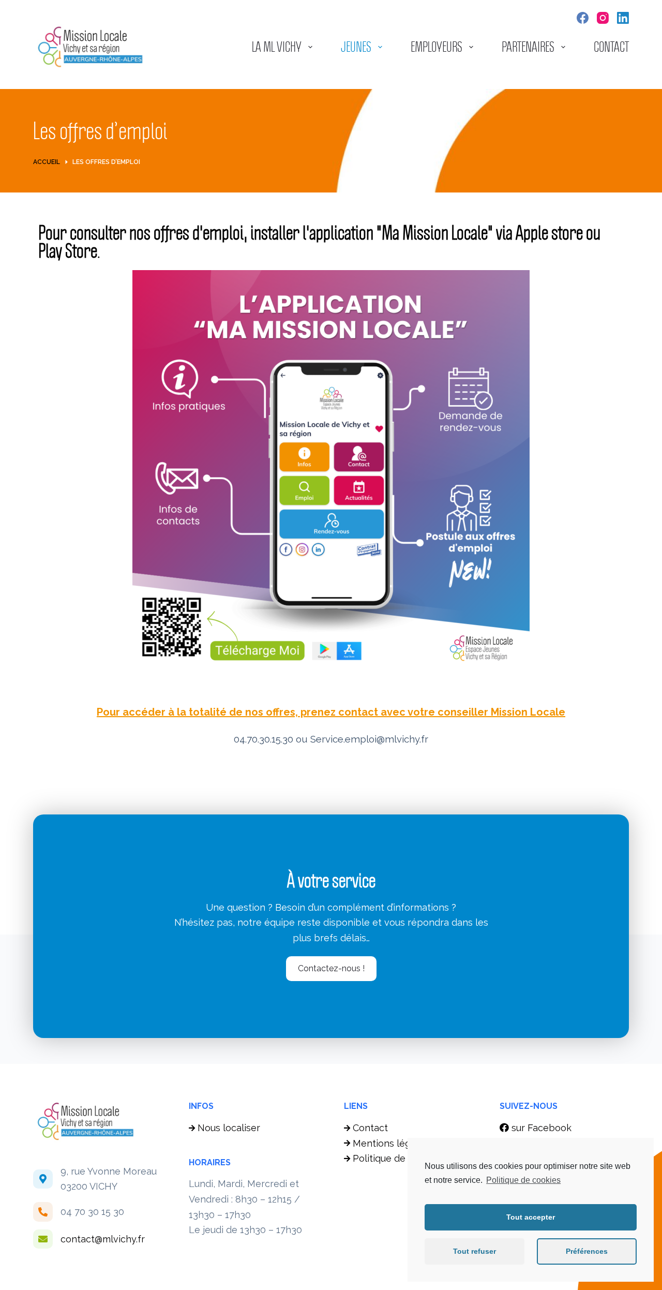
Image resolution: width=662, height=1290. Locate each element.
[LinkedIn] (623, 18)
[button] (331, 968)
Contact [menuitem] (611, 47)
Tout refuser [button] (474, 1251)
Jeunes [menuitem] (356, 47)
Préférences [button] (587, 1251)
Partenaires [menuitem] (528, 47)
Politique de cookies (523, 1180)
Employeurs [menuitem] (436, 47)
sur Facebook (540, 1127)
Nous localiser (229, 1127)
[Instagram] (603, 18)
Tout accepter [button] (530, 1217)
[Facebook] (583, 18)
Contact (370, 1127)
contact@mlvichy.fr (103, 1239)
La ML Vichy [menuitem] (277, 47)
